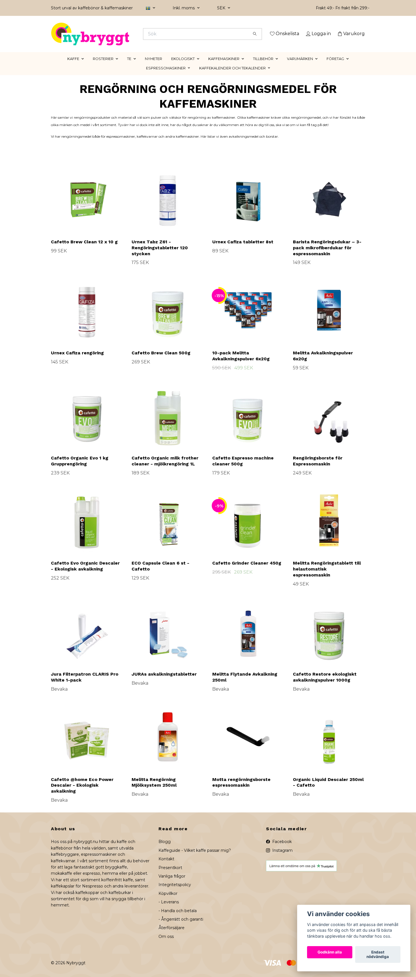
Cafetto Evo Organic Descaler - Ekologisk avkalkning (85, 574)
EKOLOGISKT (183, 67)
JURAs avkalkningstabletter (164, 682)
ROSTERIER (103, 67)
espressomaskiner (120, 144)
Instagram (282, 858)
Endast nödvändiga (377, 954)
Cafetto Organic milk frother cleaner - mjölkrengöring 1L (165, 469)
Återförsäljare (171, 935)
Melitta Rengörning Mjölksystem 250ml (154, 790)
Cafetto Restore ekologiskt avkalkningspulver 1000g (325, 685)
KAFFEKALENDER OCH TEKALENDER (232, 76)
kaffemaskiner (187, 144)
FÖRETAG (335, 67)
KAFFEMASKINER (223, 67)
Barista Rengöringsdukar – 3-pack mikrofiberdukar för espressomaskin (327, 255)
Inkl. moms (184, 7)
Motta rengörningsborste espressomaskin (241, 790)
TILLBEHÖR (263, 67)
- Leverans (168, 910)
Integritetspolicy (174, 892)
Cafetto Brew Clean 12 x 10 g (84, 249)
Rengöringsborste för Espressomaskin (317, 469)
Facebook (281, 849)
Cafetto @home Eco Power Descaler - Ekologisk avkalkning (82, 793)
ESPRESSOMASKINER (166, 76)
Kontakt (166, 867)
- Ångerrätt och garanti (180, 927)
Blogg (164, 849)
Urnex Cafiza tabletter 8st (242, 249)
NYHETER (153, 67)
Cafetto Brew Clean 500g (161, 360)
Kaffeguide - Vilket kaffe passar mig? (194, 858)
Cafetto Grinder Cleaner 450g (246, 571)
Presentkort (170, 875)
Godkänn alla (330, 952)
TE (129, 67)
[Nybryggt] (129, 34)
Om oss (166, 944)
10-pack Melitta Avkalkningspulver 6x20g (241, 363)
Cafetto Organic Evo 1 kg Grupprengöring (79, 469)
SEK (221, 7)
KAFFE (73, 67)
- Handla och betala (177, 918)
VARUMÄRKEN (300, 67)
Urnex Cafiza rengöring (77, 360)
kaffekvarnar (147, 144)
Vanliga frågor (171, 884)
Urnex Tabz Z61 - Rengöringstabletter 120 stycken (160, 255)
